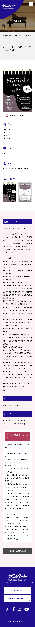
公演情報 (8, 35)
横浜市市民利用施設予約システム (17, 599)
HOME (4, 35)
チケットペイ (18, 453)
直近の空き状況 (17, 590)
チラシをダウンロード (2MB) (19, 115)
